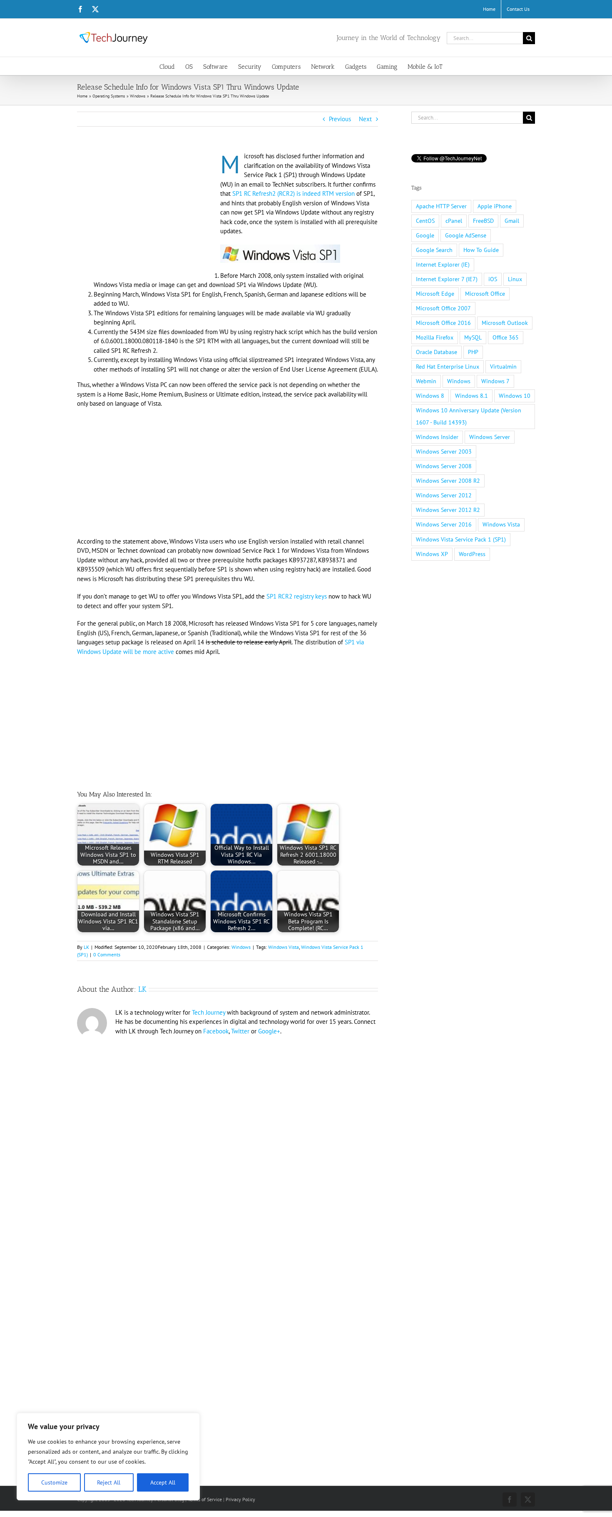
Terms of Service (205, 1499)
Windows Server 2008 (444, 466)
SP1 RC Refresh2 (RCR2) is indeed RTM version (293, 193)
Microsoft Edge (435, 293)
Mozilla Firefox (434, 337)
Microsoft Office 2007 (443, 308)
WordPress (472, 554)
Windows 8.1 (471, 395)
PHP (473, 352)
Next (365, 119)
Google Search (434, 250)
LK (86, 947)
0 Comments (106, 954)
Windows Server (489, 437)
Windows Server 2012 (444, 495)
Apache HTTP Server (441, 206)
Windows (241, 947)
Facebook (216, 1031)
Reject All (108, 1482)
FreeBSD (483, 221)
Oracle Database (436, 352)
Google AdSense (465, 235)
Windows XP (432, 554)
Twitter (240, 1031)
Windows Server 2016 (444, 524)
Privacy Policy (240, 1499)
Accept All (162, 1482)
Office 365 (506, 337)
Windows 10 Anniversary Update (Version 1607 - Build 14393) (468, 416)
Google (425, 235)
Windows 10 (514, 395)
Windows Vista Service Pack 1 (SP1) (461, 539)
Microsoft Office (485, 293)
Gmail (512, 221)
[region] (108, 1456)
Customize (54, 1482)
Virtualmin (503, 366)
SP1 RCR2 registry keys (296, 596)
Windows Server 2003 (444, 451)
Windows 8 (430, 395)
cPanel (453, 221)
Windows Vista (283, 947)
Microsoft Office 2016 (443, 323)
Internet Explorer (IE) (443, 264)
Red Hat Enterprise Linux (447, 366)
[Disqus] (227, 1153)
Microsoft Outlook (505, 323)
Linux (515, 279)
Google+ (269, 1031)
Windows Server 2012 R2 (448, 510)
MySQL (473, 337)
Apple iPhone (495, 206)
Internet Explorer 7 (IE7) (447, 279)
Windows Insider (437, 437)
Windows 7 (495, 381)
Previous (340, 119)
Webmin (426, 381)
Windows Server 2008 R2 (448, 480)
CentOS (425, 221)
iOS (492, 279)
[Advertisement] (147, 213)
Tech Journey (208, 1012)
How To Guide (481, 250)
